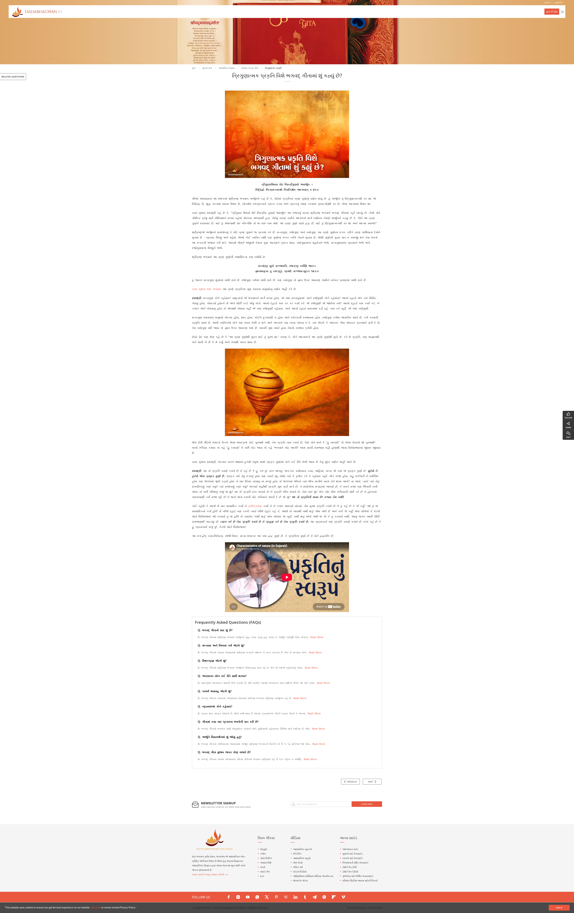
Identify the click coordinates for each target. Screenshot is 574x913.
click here (96, 907)
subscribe (367, 804)
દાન (262, 876)
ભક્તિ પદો (298, 867)
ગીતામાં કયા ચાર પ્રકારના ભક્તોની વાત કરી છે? (228, 721)
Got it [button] (559, 907)
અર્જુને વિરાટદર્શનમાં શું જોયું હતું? (220, 737)
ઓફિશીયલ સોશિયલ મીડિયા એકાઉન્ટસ (313, 876)
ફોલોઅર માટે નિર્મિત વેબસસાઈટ (358, 876)
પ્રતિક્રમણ (255, 506)
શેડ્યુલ (263, 849)
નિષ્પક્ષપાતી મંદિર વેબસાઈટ (355, 862)
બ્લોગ (263, 853)
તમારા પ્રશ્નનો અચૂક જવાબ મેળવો (208, 874)
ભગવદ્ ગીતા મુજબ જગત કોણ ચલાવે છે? (224, 752)
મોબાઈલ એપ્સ (300, 880)
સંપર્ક (262, 867)
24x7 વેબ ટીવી (349, 867)
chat (568, 437)
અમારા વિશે (265, 862)
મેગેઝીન (297, 853)
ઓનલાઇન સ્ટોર (350, 849)
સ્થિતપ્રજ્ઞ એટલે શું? (212, 660)
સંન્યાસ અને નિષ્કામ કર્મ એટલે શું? (221, 645)
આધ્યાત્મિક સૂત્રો (302, 858)
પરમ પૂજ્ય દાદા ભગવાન (206, 289)
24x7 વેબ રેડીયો (350, 871)
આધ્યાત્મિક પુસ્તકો (302, 849)
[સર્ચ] (562, 11)
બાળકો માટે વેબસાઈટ (352, 858)
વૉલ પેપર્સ (298, 862)
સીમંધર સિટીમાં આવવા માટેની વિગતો (360, 880)
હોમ (194, 68)
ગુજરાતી (558, 2)
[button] (137, 907)
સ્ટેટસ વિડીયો (299, 871)
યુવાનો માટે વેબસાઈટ (352, 853)
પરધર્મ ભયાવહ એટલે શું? (215, 691)
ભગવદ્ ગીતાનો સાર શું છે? (215, 630)
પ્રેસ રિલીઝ (266, 858)
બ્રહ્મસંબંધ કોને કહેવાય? (215, 706)
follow (568, 418)
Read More (316, 637)
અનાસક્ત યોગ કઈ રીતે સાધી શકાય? (222, 676)
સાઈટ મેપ (265, 871)
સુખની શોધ (552, 11)
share (568, 427)
